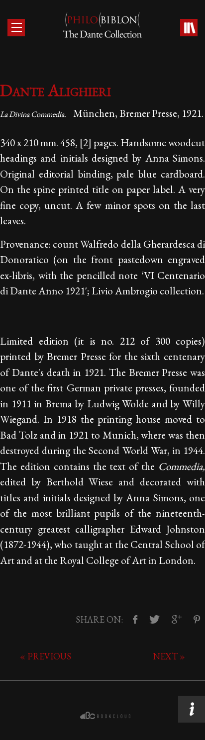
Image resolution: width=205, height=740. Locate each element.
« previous (45, 656)
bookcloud (106, 716)
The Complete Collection (188, 28)
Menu (16, 27)
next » (169, 656)
